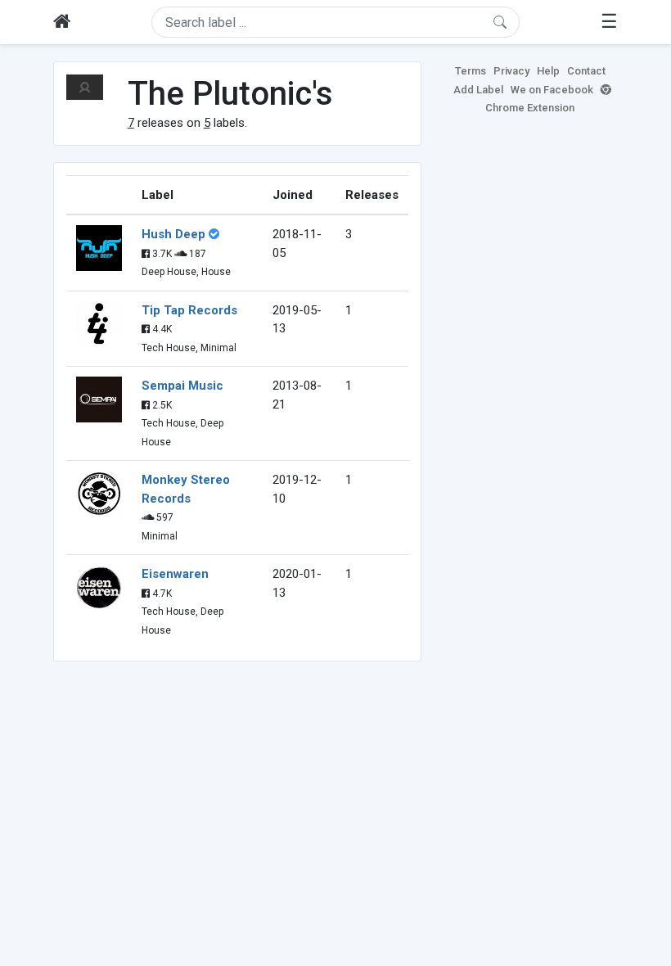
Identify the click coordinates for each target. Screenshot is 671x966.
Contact (586, 71)
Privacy (511, 71)
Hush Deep (173, 234)
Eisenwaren (175, 574)
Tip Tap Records (189, 310)
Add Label (478, 90)
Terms (470, 71)
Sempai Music (182, 385)
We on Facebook (552, 90)
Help (548, 71)
